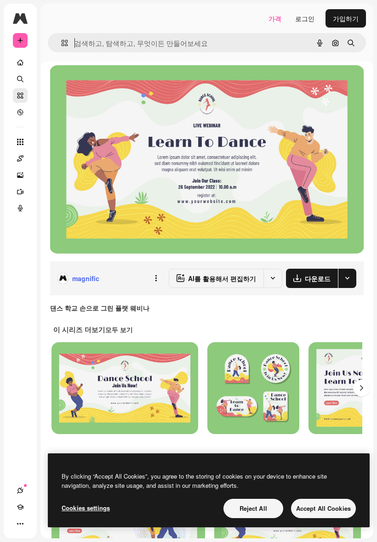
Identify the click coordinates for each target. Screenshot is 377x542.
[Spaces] (20, 158)
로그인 (304, 18)
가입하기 (346, 18)
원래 (102, 82)
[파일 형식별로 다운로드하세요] (347, 278)
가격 (274, 18)
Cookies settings (86, 507)
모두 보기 (119, 329)
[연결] (20, 490)
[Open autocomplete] (61, 43)
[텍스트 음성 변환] (20, 208)
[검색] (20, 79)
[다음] (361, 388)
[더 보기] (20, 523)
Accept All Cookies (323, 508)
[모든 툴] (20, 142)
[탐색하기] (20, 112)
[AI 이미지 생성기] (20, 175)
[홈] (20, 62)
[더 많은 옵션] (156, 278)
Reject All (253, 508)
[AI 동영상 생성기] (20, 191)
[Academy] (20, 507)
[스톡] (20, 95)
